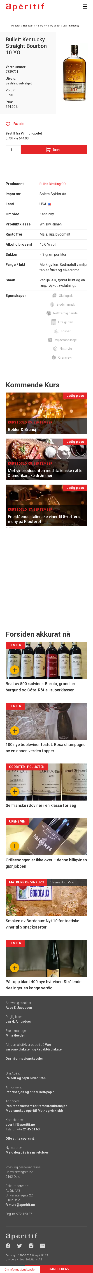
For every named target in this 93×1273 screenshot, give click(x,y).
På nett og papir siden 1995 (26, 1078)
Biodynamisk (66, 304)
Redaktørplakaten (50, 1049)
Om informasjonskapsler (24, 1058)
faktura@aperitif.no (20, 1205)
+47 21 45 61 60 (28, 1129)
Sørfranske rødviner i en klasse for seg (41, 805)
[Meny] (85, 6)
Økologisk (66, 296)
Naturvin (66, 349)
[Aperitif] (25, 7)
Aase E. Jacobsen (19, 1007)
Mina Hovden (15, 1035)
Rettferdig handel (65, 313)
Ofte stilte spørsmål (20, 1138)
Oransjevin (65, 357)
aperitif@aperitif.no (20, 1124)
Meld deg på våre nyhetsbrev (27, 1152)
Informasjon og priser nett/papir (30, 1092)
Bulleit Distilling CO (53, 184)
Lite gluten (65, 322)
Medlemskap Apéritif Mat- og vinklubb (34, 1110)
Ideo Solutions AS (30, 1259)
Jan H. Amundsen (19, 1021)
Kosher (66, 331)
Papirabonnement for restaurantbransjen (36, 1106)
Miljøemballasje (66, 340)
